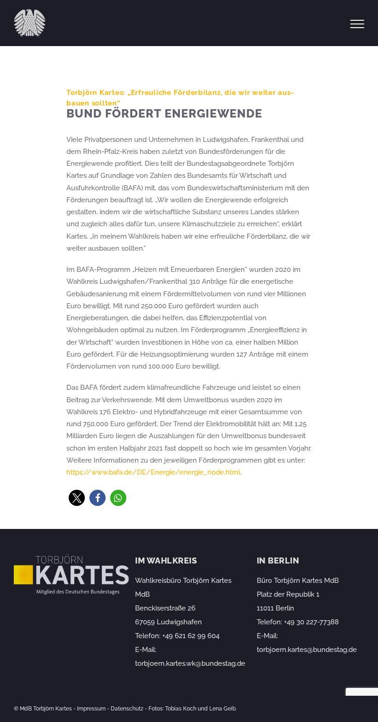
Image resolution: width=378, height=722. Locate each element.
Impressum (91, 708)
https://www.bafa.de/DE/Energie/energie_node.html (153, 472)
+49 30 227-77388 (311, 622)
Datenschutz (127, 708)
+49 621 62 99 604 (190, 636)
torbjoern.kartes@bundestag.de (307, 650)
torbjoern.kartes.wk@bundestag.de (190, 663)
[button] (77, 498)
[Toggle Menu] (357, 24)
